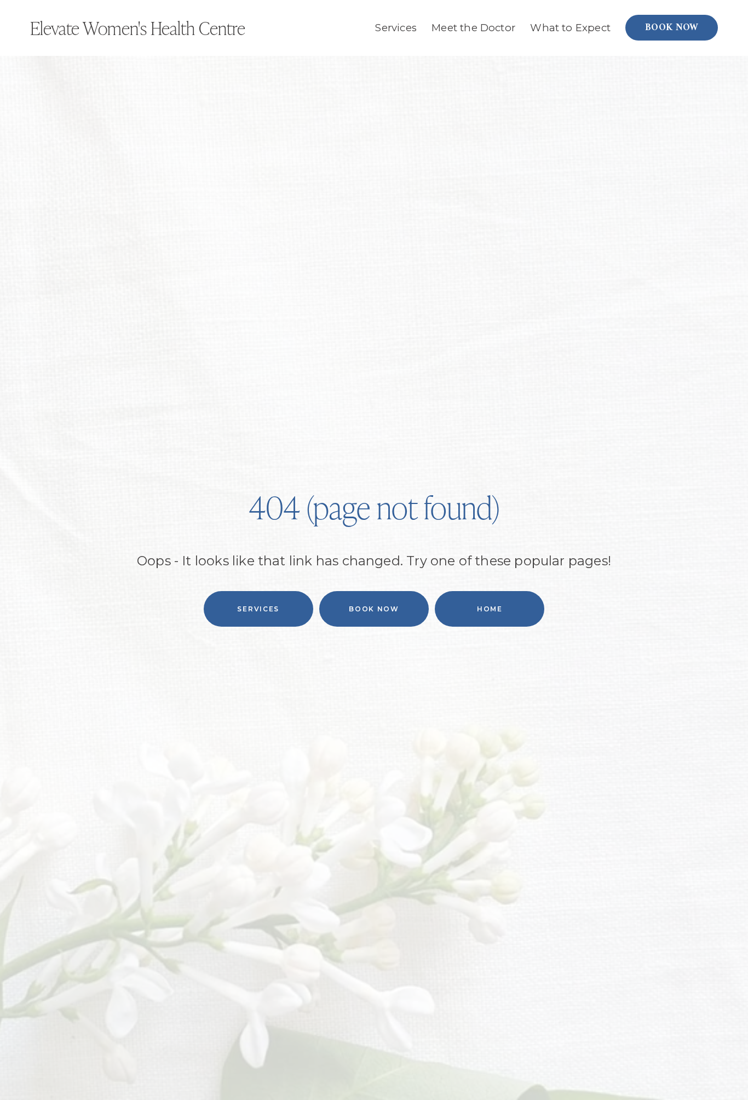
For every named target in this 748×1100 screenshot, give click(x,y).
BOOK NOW (672, 28)
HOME (490, 609)
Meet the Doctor (473, 27)
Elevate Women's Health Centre (137, 27)
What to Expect (570, 27)
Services (258, 609)
